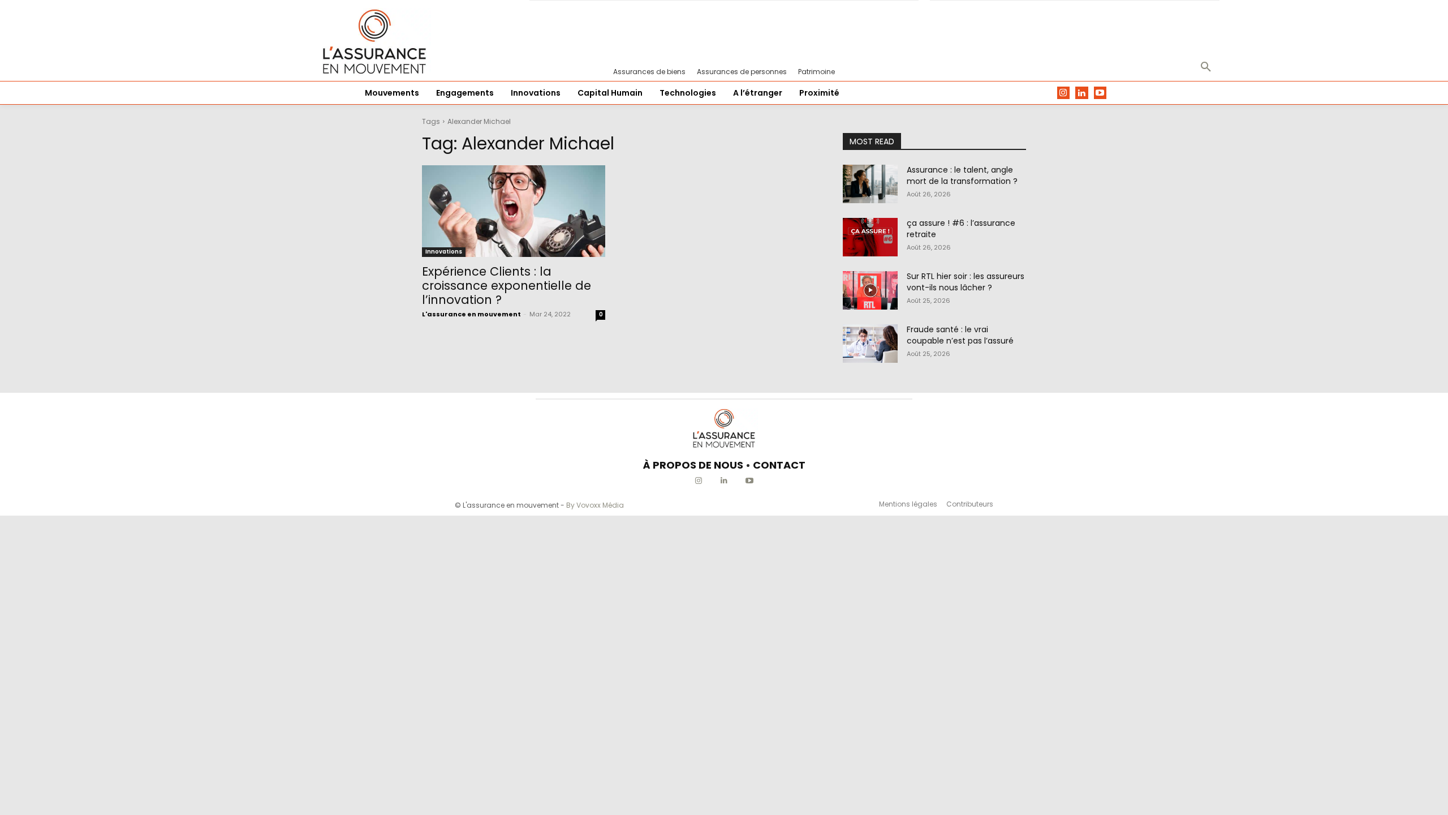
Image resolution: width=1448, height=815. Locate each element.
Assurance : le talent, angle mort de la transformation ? (962, 175)
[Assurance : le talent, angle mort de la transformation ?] (870, 184)
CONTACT (779, 465)
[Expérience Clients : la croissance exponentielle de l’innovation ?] (513, 211)
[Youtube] (1100, 93)
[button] (1205, 67)
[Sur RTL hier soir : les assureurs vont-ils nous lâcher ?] (870, 290)
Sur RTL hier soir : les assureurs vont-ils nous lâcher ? (965, 282)
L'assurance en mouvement (471, 314)
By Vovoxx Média (595, 505)
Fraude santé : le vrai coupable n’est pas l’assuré (960, 335)
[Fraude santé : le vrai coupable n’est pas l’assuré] (870, 343)
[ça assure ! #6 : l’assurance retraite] (870, 237)
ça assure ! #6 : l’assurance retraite (961, 228)
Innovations (443, 251)
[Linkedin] (1081, 93)
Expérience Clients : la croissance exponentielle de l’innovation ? (506, 285)
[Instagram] (1063, 93)
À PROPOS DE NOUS (693, 465)
